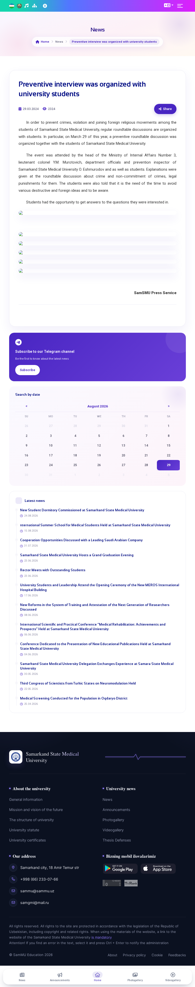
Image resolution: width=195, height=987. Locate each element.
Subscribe (27, 370)
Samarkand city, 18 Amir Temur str (49, 867)
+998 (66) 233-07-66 (39, 879)
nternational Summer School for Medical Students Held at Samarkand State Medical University (95, 525)
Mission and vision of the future (36, 809)
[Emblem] (19, 6)
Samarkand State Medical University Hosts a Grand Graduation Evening (77, 555)
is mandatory (101, 937)
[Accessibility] (45, 6)
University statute (24, 830)
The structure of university (31, 820)
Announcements (116, 809)
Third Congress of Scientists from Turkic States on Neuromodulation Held (78, 683)
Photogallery (113, 820)
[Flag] (11, 6)
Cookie (157, 955)
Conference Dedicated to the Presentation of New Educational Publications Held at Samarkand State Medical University (95, 646)
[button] (168, 5)
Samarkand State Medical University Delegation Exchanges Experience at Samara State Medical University (96, 666)
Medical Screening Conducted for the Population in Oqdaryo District (73, 698)
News (107, 799)
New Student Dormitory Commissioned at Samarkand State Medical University (82, 510)
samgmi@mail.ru (34, 902)
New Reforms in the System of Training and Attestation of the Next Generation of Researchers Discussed (94, 607)
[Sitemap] (35, 6)
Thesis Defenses (117, 840)
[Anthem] (27, 6)
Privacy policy (134, 955)
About (112, 955)
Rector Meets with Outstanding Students (52, 570)
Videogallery (113, 830)
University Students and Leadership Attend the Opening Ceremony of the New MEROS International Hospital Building (99, 587)
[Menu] (181, 6)
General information (25, 799)
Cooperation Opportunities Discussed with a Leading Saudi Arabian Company (81, 540)
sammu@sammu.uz (37, 891)
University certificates (27, 840)
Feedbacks (177, 955)
